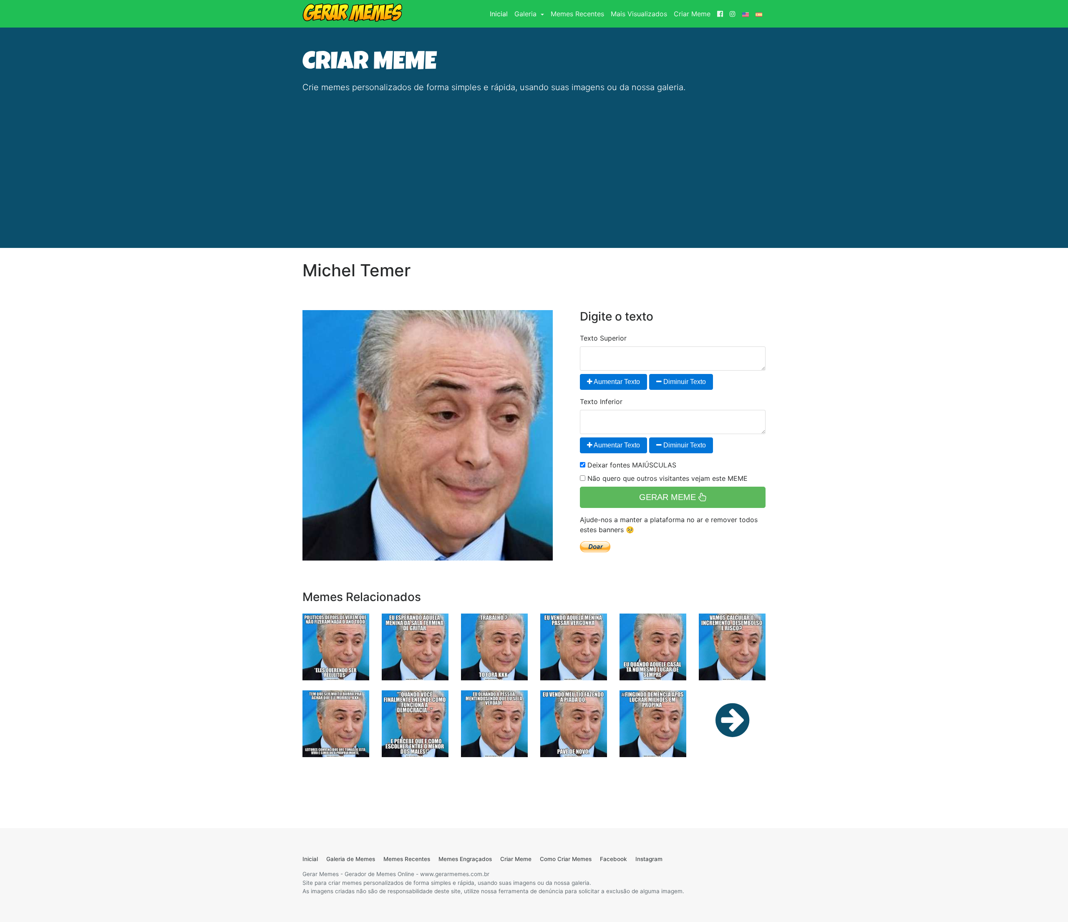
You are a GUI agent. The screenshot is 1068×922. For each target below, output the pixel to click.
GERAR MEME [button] (668, 497)
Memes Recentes (577, 14)
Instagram (648, 859)
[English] (745, 13)
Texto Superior (603, 338)
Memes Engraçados (465, 859)
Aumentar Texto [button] (616, 381)
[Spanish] (759, 13)
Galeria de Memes (350, 859)
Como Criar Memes (566, 859)
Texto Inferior (601, 401)
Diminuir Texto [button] (684, 381)
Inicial (500, 13)
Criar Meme (692, 14)
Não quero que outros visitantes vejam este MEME (666, 478)
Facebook (613, 859)
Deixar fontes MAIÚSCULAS (630, 465)
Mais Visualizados (639, 14)
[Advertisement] (534, 158)
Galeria (526, 14)
